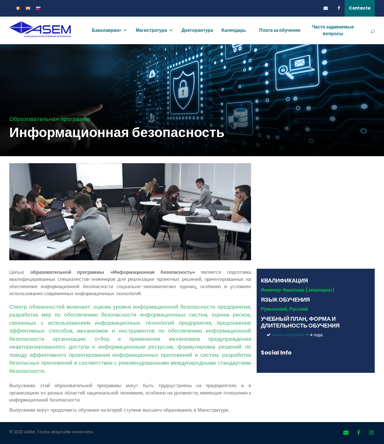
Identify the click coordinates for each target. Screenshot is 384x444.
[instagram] (371, 433)
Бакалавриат (106, 30)
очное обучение (288, 335)
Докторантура (197, 30)
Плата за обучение (280, 30)
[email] (327, 8)
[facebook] (341, 8)
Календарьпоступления (236, 35)
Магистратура (151, 30)
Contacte (360, 8)
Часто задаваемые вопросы (333, 30)
